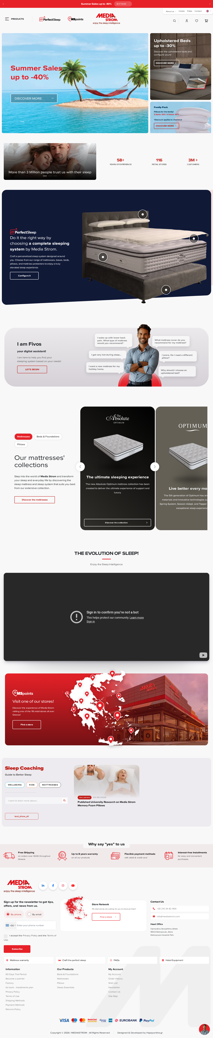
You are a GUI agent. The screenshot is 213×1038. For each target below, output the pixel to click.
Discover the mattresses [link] (35, 499)
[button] (209, 3)
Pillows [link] (60, 982)
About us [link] (170, 11)
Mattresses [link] (63, 978)
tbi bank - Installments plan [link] (19, 987)
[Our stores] (75, 19)
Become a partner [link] (15, 978)
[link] (106, 18)
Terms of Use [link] (12, 996)
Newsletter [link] (114, 987)
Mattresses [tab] (23, 436)
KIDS (32, 784)
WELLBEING (15, 784)
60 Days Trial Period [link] (16, 974)
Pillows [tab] (21, 444)
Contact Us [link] (114, 991)
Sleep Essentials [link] (65, 987)
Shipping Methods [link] (15, 1000)
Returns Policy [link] (13, 1009)
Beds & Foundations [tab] (48, 436)
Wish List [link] (113, 982)
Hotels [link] (182, 11)
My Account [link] (114, 974)
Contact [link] (198, 11)
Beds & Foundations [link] (67, 974)
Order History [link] (115, 978)
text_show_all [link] (22, 816)
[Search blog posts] (64, 800)
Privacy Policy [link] (30, 935)
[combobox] (11, 925)
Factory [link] (10, 982)
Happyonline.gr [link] (154, 1032)
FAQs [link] (189, 11)
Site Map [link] (113, 996)
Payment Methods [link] (15, 1004)
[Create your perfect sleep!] (46, 19)
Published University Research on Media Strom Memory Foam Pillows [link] (107, 803)
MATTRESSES (50, 784)
